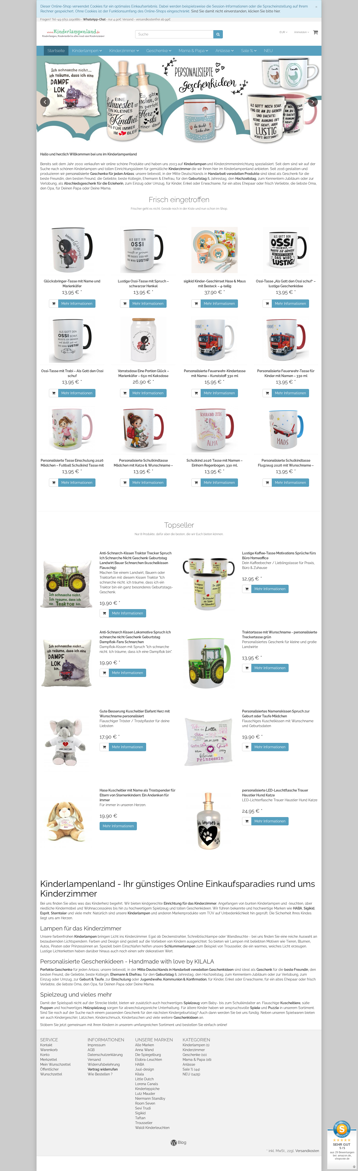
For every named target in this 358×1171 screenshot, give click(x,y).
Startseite (56, 50)
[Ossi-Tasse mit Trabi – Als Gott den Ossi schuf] (72, 340)
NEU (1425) (191, 1074)
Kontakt (46, 1045)
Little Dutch (144, 1079)
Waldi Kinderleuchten (152, 1128)
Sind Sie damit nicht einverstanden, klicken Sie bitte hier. (236, 11)
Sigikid (140, 1113)
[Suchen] (218, 34)
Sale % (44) (191, 1069)
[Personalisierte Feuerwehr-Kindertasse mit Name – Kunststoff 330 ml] (215, 340)
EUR (283, 32)
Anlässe (223, 50)
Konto (44, 1055)
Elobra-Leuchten (148, 1060)
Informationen (106, 1039)
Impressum (96, 1045)
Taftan (140, 1118)
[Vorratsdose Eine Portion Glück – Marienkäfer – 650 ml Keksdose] (144, 340)
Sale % (247, 50)
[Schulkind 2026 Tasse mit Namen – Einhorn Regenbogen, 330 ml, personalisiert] (215, 429)
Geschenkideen (186, 1017)
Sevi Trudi (143, 1108)
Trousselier (143, 1123)
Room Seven (145, 1103)
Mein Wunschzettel (55, 1064)
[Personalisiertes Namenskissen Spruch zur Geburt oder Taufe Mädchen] (209, 742)
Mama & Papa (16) (197, 1060)
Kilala (139, 1074)
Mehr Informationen (76, 304)
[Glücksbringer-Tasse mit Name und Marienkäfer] (72, 250)
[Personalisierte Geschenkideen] (179, 101)
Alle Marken (144, 1045)
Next (313, 102)
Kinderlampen (85, 50)
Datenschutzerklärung (105, 1055)
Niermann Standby (150, 1098)
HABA (139, 1064)
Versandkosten (307, 1151)
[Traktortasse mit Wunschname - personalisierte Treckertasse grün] (209, 663)
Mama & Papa (192, 50)
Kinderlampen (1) (196, 1045)
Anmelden (300, 32)
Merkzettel (48, 1060)
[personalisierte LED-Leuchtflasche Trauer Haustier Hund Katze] (209, 821)
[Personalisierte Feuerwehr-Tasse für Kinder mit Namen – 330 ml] (286, 340)
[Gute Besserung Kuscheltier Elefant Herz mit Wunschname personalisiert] (66, 742)
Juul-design (144, 1069)
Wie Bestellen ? (100, 1074)
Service (49, 1039)
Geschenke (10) (195, 1055)
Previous (45, 102)
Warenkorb (49, 1050)
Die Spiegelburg (148, 1055)
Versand (94, 1060)
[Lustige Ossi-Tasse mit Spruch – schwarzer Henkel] (144, 250)
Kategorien (196, 1039)
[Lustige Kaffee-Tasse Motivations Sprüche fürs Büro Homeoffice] (209, 584)
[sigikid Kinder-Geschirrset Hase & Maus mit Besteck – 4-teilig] (215, 250)
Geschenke (157, 50)
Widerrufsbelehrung (104, 1064)
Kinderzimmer (122, 50)
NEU (268, 50)
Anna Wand (144, 1050)
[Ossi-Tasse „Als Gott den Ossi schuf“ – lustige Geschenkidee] (286, 250)
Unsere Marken (154, 1039)
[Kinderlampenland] (73, 33)
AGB (91, 1050)
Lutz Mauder (145, 1094)
